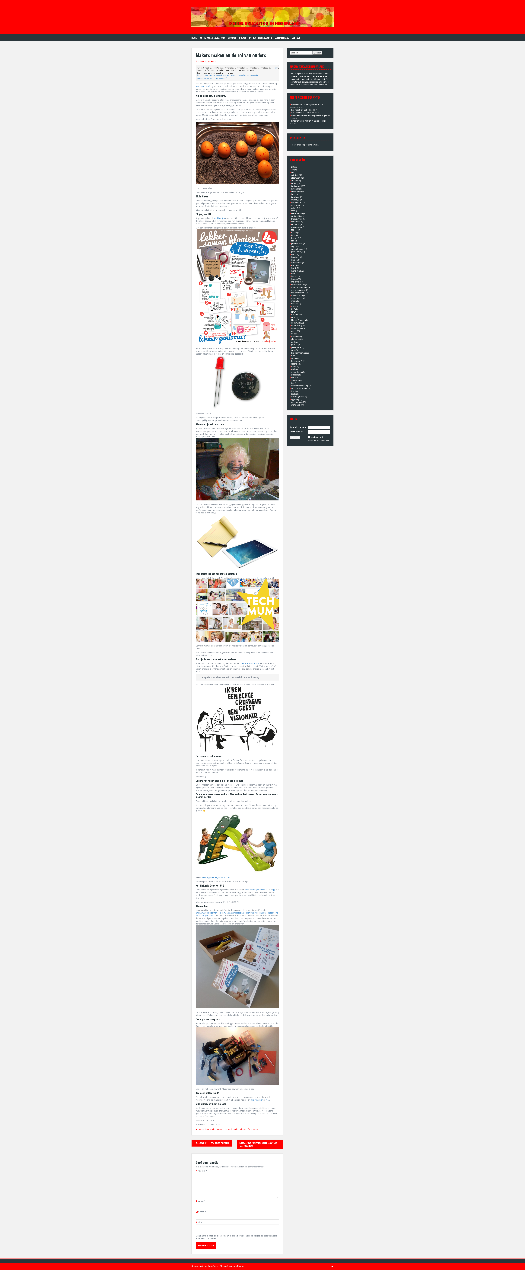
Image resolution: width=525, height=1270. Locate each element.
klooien (294, 260)
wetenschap (296, 402)
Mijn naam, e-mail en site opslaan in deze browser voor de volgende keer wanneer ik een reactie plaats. (236, 1237)
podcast (294, 342)
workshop (295, 405)
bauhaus (295, 188)
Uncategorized (297, 396)
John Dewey (296, 251)
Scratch (294, 374)
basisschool (296, 186)
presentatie (296, 347)
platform (295, 339)
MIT (293, 309)
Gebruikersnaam (298, 427)
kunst (293, 268)
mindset (294, 306)
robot (293, 366)
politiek (294, 344)
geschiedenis (297, 243)
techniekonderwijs (299, 388)
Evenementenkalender (260, 37)
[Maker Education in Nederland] (262, 17)
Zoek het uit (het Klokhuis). (257, 889)
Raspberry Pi (296, 361)
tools (293, 394)
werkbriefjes (219, 218)
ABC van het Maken (300, 112)
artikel (294, 183)
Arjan (214, 61)
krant (293, 265)
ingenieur (295, 246)
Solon (229, 1266)
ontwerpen (296, 328)
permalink (254, 1129)
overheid (295, 336)
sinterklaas (296, 380)
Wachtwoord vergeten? (318, 440)
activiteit (201, 1129)
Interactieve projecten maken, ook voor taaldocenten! (258, 1144)
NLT (293, 317)
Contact (296, 37)
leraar (293, 276)
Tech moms (259, 578)
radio (293, 358)
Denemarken (297, 213)
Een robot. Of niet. (299, 110)
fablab (294, 232)
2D (292, 167)
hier (252, 1100)
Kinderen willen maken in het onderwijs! (308, 121)
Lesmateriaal (282, 37)
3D (292, 169)
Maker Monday (298, 284)
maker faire (296, 281)
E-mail (202, 1211)
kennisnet (295, 257)
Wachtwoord (296, 431)
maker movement (299, 287)
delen (293, 208)
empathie (295, 224)
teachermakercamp (299, 385)
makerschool (297, 295)
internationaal (297, 249)
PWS (293, 355)
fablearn (294, 235)
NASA (293, 312)
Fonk (276, 68)
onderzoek (296, 325)
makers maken (297, 292)
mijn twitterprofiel (203, 86)
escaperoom (296, 227)
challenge (295, 199)
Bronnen (232, 37)
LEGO (293, 273)
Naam (201, 1201)
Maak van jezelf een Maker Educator (213, 1143)
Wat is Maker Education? (212, 37)
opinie (219, 1129)
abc (292, 172)
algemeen (295, 178)
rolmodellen (234, 1129)
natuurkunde (296, 314)
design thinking (210, 1129)
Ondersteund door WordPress (204, 1266)
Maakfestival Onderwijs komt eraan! (307, 104)
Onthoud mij (316, 437)
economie (295, 221)
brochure (295, 197)
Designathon (297, 219)
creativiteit (295, 205)
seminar (294, 377)
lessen (294, 279)
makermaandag (298, 290)
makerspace (296, 298)
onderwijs (295, 322)
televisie (243, 1129)
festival (294, 238)
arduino (294, 180)
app (273, 889)
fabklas (294, 229)
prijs (293, 350)
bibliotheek (296, 191)
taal (292, 383)
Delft (293, 210)
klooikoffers (296, 262)
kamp (293, 254)
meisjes (294, 303)
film (292, 240)
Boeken (242, 37)
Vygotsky (295, 399)
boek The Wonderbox (249, 663)
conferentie (296, 202)
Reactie (202, 1170)
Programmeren (298, 353)
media (294, 301)
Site (200, 1222)
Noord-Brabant (298, 320)
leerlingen (295, 271)
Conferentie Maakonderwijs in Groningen (309, 115)
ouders (226, 1129)
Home (194, 37)
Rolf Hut (294, 369)
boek (293, 194)
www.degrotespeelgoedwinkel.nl (215, 877)
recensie (295, 363)
